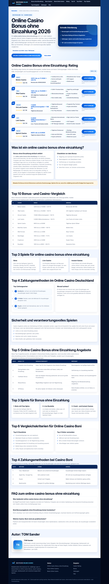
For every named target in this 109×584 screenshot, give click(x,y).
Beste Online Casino (59, 1)
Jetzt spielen (88, 78)
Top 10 (73, 1)
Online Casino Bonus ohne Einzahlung (26, 55)
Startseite (14, 10)
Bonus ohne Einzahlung (37, 1)
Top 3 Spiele (87, 1)
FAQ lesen (47, 55)
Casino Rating (77, 566)
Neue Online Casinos (53, 568)
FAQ (50, 5)
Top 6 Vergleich (35, 5)
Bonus (75, 568)
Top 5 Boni (79, 1)
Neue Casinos (48, 1)
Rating (67, 1)
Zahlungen (44, 5)
